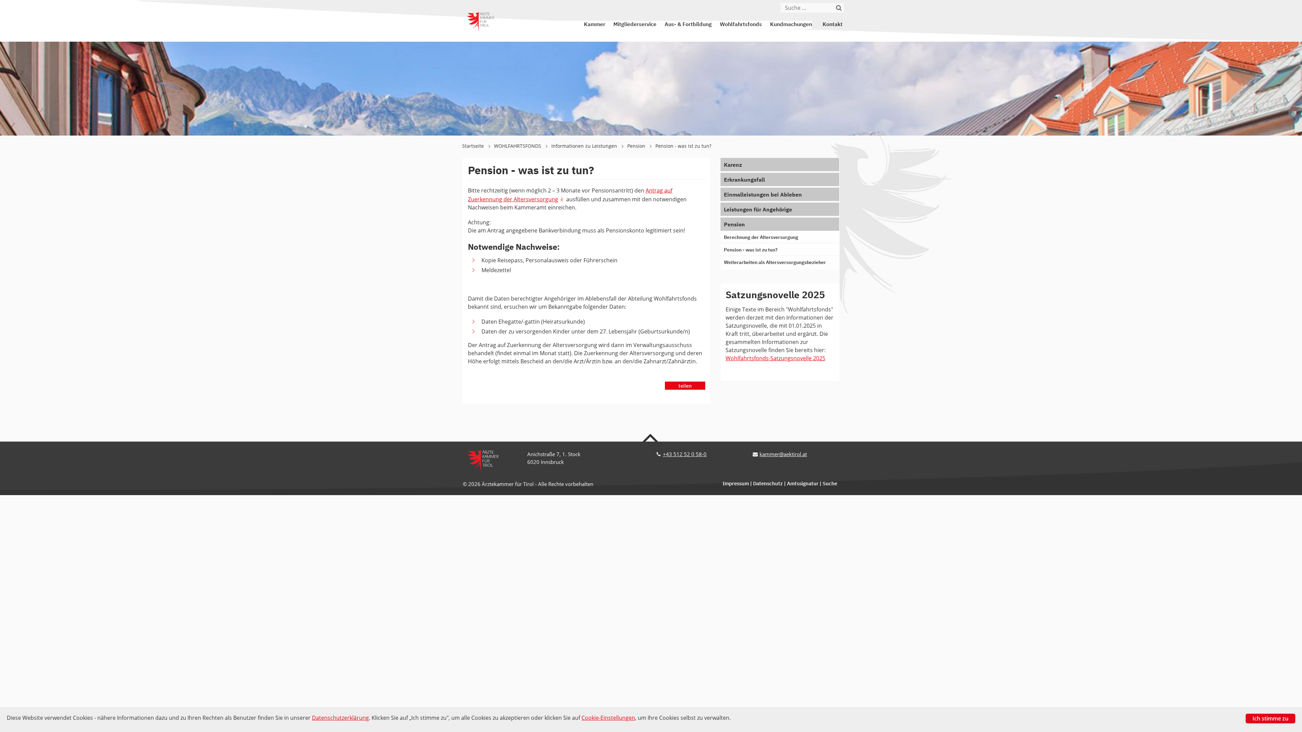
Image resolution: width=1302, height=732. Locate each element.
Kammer (594, 24)
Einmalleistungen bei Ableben (763, 195)
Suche (830, 483)
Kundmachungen (791, 24)
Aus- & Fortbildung (688, 24)
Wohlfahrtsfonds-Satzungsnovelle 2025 (775, 358)
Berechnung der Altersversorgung (761, 237)
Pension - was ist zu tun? (683, 146)
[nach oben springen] (651, 437)
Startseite (473, 146)
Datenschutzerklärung (340, 717)
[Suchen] (839, 8)
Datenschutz (768, 483)
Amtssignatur (802, 483)
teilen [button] (685, 386)
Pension (637, 146)
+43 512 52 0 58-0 (685, 454)
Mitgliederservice (634, 24)
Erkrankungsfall (744, 180)
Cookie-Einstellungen (608, 717)
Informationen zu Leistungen (584, 146)
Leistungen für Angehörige (758, 210)
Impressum (736, 483)
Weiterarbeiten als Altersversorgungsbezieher (775, 262)
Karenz (733, 165)
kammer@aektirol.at (783, 454)
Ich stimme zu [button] (1270, 718)
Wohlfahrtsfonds (741, 24)
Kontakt (833, 24)
